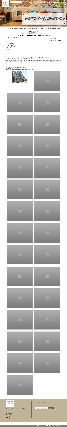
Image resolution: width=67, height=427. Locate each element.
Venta (41, 2)
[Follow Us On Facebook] (59, 0)
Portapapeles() (63, 2)
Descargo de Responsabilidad (44, 416)
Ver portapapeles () (54, 38)
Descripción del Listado (47, 425)
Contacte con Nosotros (56, 2)
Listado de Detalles (39, 425)
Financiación (50, 2)
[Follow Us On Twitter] (61, 0)
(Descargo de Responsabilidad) (32, 69)
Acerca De (30, 2)
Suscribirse (51, 408)
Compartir (40, 0)
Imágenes (53, 425)
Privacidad (36, 416)
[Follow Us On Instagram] (42, 403)
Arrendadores (45, 2)
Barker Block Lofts (42, 33)
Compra (37, 2)
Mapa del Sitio (52, 416)
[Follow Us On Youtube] (64, 0)
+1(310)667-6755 (56, 0)
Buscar (34, 2)
